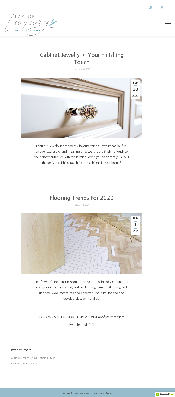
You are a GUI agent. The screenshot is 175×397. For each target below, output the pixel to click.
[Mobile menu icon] (168, 23)
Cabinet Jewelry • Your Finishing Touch (33, 358)
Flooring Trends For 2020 (82, 198)
